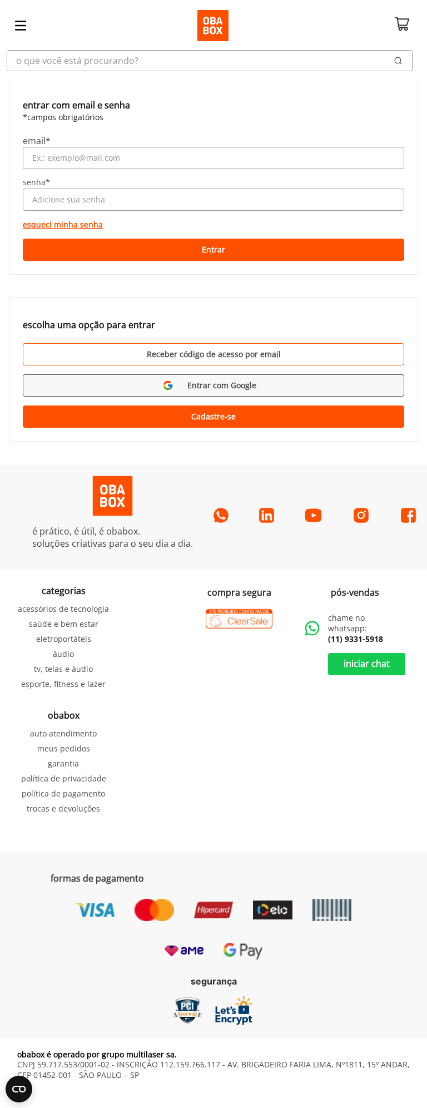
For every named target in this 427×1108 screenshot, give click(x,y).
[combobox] (213, 60)
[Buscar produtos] (398, 61)
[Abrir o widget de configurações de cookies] (19, 1089)
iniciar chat (367, 663)
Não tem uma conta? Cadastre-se (213, 416)
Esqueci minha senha (63, 225)
